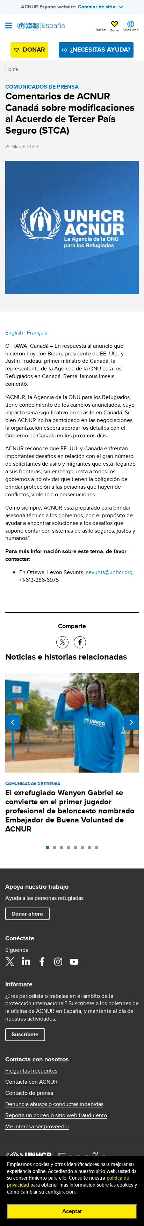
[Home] (41, 26)
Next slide (131, 722)
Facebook (41, 961)
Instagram (58, 961)
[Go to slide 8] (98, 849)
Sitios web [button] (131, 29)
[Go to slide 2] (56, 849)
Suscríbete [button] (25, 1034)
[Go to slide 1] (49, 849)
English (14, 333)
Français (37, 333)
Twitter (9, 961)
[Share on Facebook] (80, 642)
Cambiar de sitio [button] (96, 6)
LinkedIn (25, 961)
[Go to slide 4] (70, 849)
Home (11, 69)
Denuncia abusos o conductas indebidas (54, 1104)
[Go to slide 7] (91, 849)
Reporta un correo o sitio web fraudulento (56, 1115)
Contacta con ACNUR (31, 1082)
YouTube (74, 961)
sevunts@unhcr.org (109, 572)
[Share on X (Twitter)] (62, 642)
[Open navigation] (8, 26)
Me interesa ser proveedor (37, 1126)
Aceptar (72, 1211)
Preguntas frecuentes (31, 1071)
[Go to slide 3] (63, 849)
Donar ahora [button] (27, 914)
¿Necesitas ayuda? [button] (100, 49)
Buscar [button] (101, 29)
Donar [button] (114, 30)
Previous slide (12, 722)
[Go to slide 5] (77, 849)
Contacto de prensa (29, 1093)
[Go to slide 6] (84, 849)
